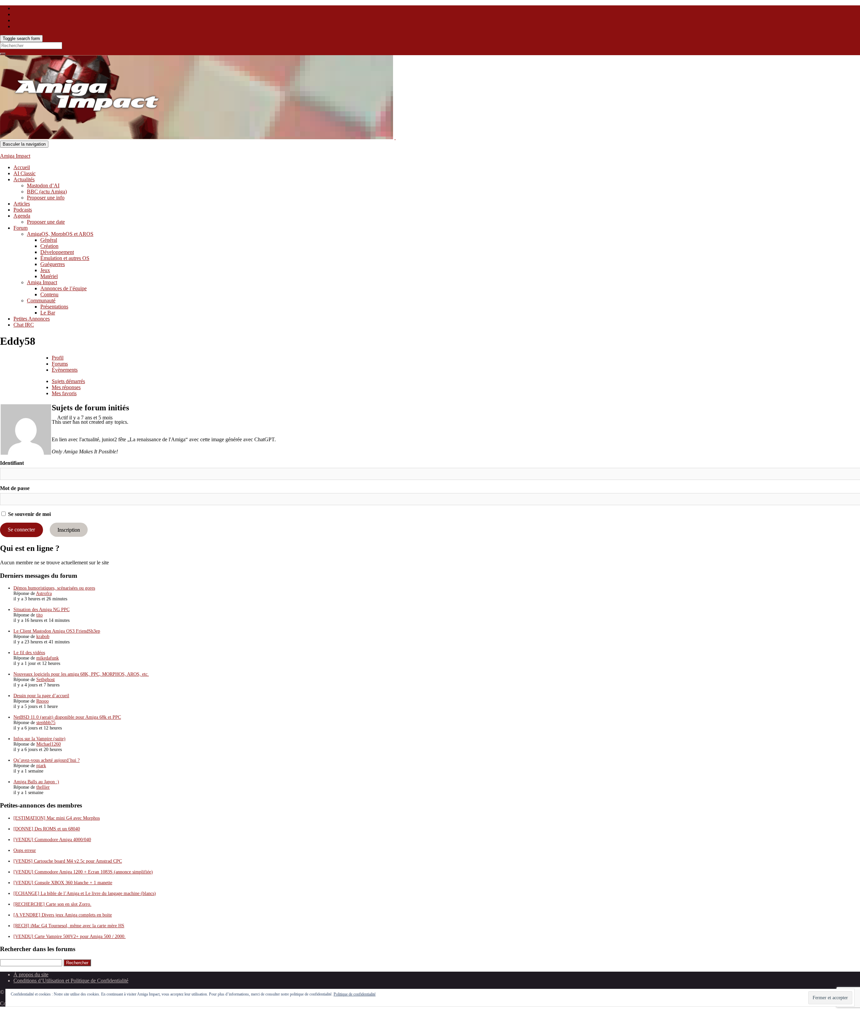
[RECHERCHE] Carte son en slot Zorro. (52, 904)
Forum (20, 228)
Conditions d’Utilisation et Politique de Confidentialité (70, 980)
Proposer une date (46, 222)
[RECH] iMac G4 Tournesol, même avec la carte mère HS (68, 925)
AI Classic (24, 173)
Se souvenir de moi (29, 514)
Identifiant (12, 463)
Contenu (49, 294)
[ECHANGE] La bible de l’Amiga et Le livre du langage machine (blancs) (84, 893)
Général (48, 240)
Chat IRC (23, 325)
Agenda (21, 216)
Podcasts (22, 210)
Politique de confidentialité (355, 994)
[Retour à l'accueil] (395, 137)
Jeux (45, 270)
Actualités (24, 179)
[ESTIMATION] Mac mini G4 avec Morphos (56, 818)
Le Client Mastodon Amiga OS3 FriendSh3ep (56, 631)
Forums (60, 364)
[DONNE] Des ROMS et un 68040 (46, 828)
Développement (57, 252)
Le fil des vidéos (29, 652)
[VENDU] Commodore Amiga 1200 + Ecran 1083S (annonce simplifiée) (83, 871)
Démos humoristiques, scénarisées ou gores (54, 588)
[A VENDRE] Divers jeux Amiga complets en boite (62, 914)
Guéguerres (52, 264)
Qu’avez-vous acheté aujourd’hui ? (46, 760)
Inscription (68, 529)
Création (49, 246)
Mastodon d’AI (43, 185)
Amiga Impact (15, 156)
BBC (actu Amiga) (47, 191)
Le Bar (47, 312)
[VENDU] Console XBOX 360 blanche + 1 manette (62, 882)
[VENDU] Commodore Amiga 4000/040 (52, 839)
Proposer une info (45, 197)
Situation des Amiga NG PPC (41, 609)
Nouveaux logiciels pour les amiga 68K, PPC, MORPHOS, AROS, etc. (81, 674)
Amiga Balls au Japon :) (36, 781)
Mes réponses (66, 387)
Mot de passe (15, 488)
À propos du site (30, 974)
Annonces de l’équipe (63, 288)
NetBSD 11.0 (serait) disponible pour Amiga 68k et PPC (67, 717)
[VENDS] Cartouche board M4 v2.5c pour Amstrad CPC (67, 861)
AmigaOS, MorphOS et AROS (60, 234)
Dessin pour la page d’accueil (41, 695)
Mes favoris (64, 393)
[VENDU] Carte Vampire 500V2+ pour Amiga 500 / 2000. (69, 936)
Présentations (54, 306)
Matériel (49, 276)
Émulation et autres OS (64, 258)
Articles (21, 204)
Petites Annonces (31, 319)
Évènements (65, 370)
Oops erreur (24, 850)
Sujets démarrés (68, 381)
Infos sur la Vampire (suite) (39, 738)
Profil (57, 358)
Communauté (41, 300)
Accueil (21, 167)
